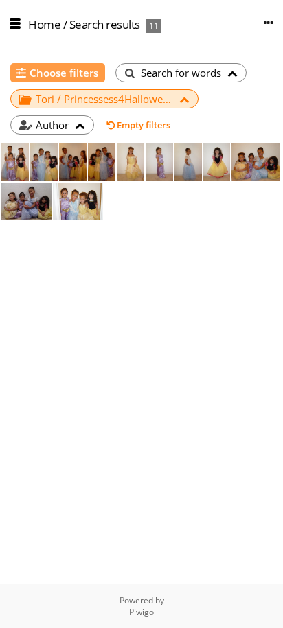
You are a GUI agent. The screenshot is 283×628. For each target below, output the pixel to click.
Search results (104, 24)
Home (44, 24)
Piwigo (141, 612)
